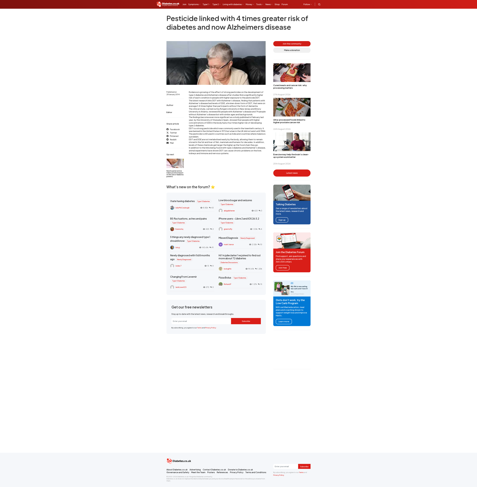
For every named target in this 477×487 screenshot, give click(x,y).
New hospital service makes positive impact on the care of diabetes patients (175, 173)
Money (249, 4)
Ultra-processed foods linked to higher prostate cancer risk (289, 121)
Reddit (173, 139)
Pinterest (174, 136)
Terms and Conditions (255, 472)
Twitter (173, 132)
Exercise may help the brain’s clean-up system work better (291, 155)
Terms (199, 328)
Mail (172, 143)
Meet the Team (198, 472)
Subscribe (246, 321)
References (222, 472)
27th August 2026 (281, 94)
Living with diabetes (232, 4)
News (268, 4)
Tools (258, 4)
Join (184, 4)
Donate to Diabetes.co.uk (240, 469)
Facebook (175, 129)
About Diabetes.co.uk (177, 469)
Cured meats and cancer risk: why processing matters (290, 86)
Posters (211, 472)
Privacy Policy (210, 328)
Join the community (292, 43)
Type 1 (205, 4)
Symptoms (193, 4)
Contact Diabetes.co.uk (214, 469)
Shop (277, 4)
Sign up (281, 220)
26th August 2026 (282, 129)
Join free (282, 267)
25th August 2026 (282, 163)
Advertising (195, 469)
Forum (285, 4)
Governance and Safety (177, 472)
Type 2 (215, 4)
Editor (169, 112)
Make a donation (292, 50)
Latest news (292, 173)
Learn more (283, 321)
